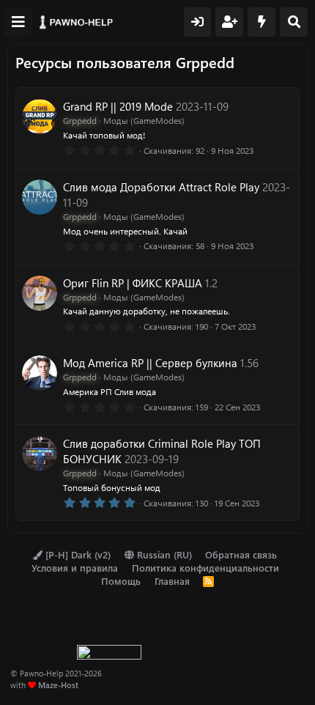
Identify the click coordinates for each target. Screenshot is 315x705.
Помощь (121, 581)
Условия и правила (75, 567)
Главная (172, 581)
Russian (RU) (163, 554)
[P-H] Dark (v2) (76, 554)
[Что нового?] (261, 22)
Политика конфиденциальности (205, 567)
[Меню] (18, 22)
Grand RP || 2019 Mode (118, 106)
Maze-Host (58, 684)
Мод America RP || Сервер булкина (150, 362)
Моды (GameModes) (144, 120)
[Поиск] (294, 22)
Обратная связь (241, 554)
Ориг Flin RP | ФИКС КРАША (132, 283)
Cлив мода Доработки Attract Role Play (161, 187)
